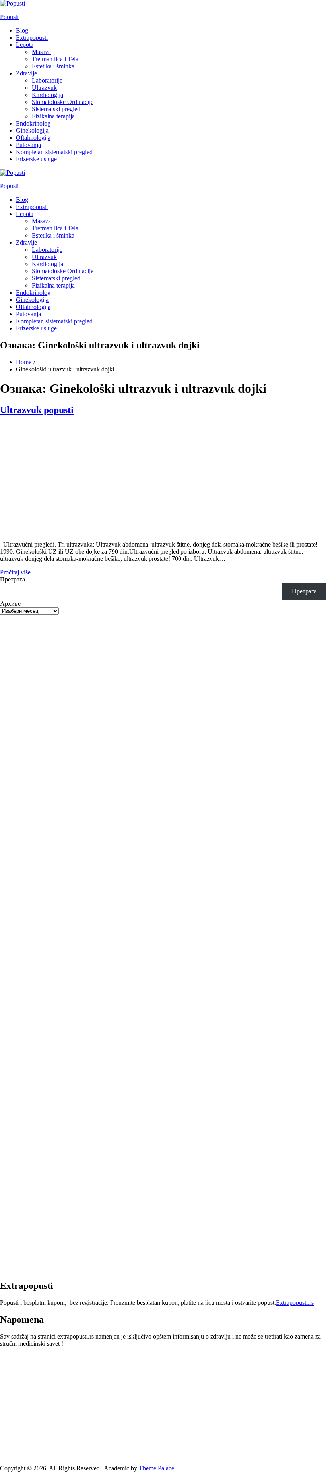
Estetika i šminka (53, 66)
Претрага (12, 579)
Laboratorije (47, 80)
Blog (22, 30)
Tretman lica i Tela (55, 59)
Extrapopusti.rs (295, 1302)
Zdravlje (26, 73)
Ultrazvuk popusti (37, 410)
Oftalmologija (33, 137)
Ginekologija (32, 130)
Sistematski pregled (56, 109)
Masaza (41, 51)
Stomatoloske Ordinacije (62, 102)
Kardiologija (47, 94)
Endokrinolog (33, 123)
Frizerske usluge (36, 159)
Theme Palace (156, 1468)
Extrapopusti (32, 37)
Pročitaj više (15, 572)
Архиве (10, 603)
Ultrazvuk (44, 87)
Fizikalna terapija (53, 116)
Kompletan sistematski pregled (54, 152)
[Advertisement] (163, 479)
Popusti (9, 17)
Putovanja (28, 144)
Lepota (24, 44)
